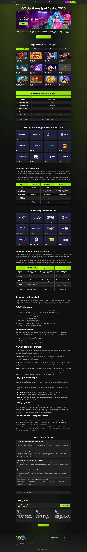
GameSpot (18, 4)
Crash (50, 48)
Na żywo (35, 48)
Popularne (21, 48)
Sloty (64, 48)
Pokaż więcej (43, 525)
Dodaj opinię (65, 505)
